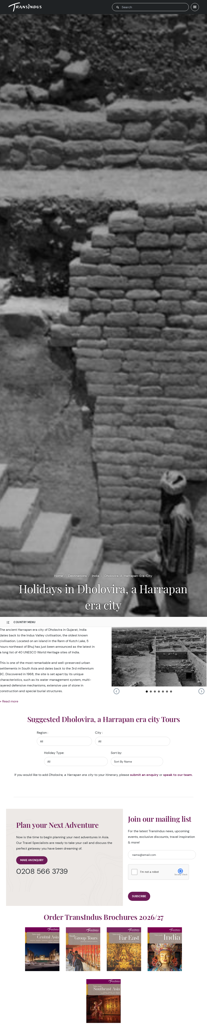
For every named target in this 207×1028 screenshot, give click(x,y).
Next (201, 691)
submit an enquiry (144, 775)
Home (58, 576)
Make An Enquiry (31, 860)
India (95, 576)
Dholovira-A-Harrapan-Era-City (128, 576)
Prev (116, 691)
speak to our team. (178, 775)
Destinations (77, 576)
